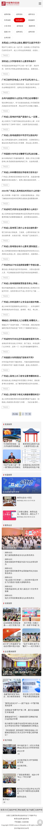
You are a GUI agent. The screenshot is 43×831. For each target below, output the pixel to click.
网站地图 (21, 810)
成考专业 (31, 14)
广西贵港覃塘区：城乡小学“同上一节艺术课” (28, 776)
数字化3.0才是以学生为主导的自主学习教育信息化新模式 (28, 791)
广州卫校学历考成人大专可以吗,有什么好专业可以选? (21, 80)
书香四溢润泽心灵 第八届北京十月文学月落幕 (21, 590)
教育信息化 (21, 797)
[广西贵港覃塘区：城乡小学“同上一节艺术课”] (9, 778)
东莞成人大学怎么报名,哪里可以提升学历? (21, 43)
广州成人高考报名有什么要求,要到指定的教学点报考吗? (21, 246)
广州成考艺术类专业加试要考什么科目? (20, 209)
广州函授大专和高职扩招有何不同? (18, 357)
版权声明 (13, 810)
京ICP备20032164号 (21, 828)
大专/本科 (7, 26)
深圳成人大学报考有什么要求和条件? (19, 61)
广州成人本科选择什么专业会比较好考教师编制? (21, 302)
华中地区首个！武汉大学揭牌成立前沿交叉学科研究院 (28, 746)
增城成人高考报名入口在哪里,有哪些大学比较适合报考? (21, 320)
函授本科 (32, 26)
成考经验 (7, 14)
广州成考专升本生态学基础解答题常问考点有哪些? (21, 339)
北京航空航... (22, 766)
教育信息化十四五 (24, 498)
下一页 (28, 414)
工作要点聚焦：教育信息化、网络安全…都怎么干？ (28, 513)
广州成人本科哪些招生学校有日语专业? (20, 172)
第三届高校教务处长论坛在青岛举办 (19, 555)
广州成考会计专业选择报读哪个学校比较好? (21, 265)
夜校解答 (31, 20)
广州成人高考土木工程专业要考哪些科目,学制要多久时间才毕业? (21, 376)
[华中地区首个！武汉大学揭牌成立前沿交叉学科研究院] (9, 749)
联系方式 (4, 810)
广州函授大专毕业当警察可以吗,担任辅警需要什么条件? (21, 154)
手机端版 (17, 822)
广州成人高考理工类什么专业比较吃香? (20, 228)
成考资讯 (19, 32)
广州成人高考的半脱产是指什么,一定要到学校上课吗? (21, 117)
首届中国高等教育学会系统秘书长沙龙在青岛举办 (21, 572)
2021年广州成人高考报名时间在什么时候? (21, 191)
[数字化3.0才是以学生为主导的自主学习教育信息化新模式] (9, 792)
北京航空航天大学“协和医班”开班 (27, 761)
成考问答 (31, 32)
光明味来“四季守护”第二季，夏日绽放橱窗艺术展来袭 (22, 711)
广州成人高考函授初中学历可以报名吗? (20, 135)
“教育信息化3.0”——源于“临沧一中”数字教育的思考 (22, 704)
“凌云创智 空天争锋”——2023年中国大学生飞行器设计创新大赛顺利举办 (21, 581)
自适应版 (25, 822)
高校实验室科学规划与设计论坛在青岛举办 (21, 563)
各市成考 (19, 20)
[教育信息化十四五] (9, 501)
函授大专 (7, 32)
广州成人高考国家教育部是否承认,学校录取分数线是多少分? (21, 283)
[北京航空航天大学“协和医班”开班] (9, 764)
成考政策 (20, 26)
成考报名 (19, 14)
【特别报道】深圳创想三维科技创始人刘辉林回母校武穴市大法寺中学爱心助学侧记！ (21, 732)
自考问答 (7, 38)
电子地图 (30, 810)
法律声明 (38, 810)
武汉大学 (21, 751)
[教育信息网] (10, 3)
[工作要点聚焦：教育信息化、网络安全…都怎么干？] (9, 515)
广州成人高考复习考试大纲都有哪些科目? (21, 394)
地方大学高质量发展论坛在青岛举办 (19, 598)
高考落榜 (7, 20)
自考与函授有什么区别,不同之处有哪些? (20, 98)
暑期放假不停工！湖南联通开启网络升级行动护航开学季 (21, 718)
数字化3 (6, 799)
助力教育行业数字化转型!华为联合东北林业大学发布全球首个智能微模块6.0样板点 (22, 725)
